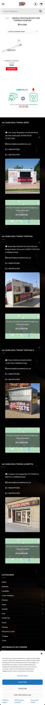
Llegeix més (11, 68)
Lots (3, 613)
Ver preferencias (22, 695)
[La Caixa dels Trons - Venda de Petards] (22, 4)
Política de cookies (5, 701)
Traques (5, 636)
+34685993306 (13, 149)
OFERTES (6, 618)
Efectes (5, 600)
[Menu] (3, 4)
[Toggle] (42, 595)
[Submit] (40, 11)
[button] (41, 653)
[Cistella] (41, 4)
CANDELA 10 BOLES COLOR (11, 62)
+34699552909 (13, 154)
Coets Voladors (8, 595)
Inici (7, 18)
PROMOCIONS (8, 631)
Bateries (5, 586)
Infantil (4, 609)
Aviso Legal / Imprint (34, 701)
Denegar (22, 688)
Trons (4, 640)
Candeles (5, 591)
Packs (4, 622)
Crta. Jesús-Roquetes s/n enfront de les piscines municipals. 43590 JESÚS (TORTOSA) (21, 135)
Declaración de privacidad (19, 701)
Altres (4, 582)
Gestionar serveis (22, 675)
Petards (5, 627)
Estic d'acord (22, 215)
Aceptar (22, 682)
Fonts (4, 604)
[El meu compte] (35, 4)
